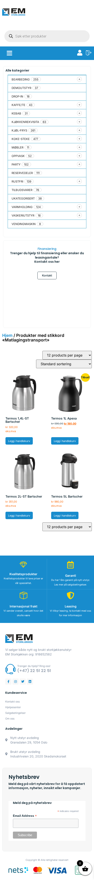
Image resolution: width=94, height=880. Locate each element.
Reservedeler (22, 173)
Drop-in (17, 96)
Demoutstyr (21, 88)
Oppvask (18, 156)
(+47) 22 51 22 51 (34, 670)
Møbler (17, 147)
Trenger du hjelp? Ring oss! (33, 666)
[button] (9, 53)
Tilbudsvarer (22, 190)
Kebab (16, 113)
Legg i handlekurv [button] (19, 441)
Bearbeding (21, 79)
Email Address (25, 816)
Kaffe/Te (18, 105)
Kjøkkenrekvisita (25, 122)
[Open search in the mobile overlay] (47, 36)
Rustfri (17, 181)
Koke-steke (21, 139)
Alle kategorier (17, 70)
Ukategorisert (23, 198)
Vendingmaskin (24, 224)
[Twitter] (23, 682)
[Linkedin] (30, 682)
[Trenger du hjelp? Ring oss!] (10, 669)
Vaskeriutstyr (23, 215)
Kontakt (47, 275)
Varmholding (22, 207)
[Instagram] (15, 682)
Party (16, 164)
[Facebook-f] (8, 682)
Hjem (7, 335)
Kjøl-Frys (19, 130)
